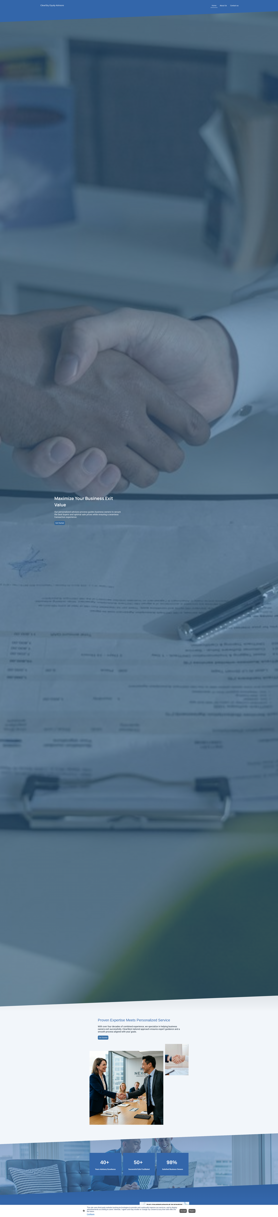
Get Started (59, 523)
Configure (90, 1214)
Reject (191, 1211)
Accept (183, 1211)
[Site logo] (53, 9)
